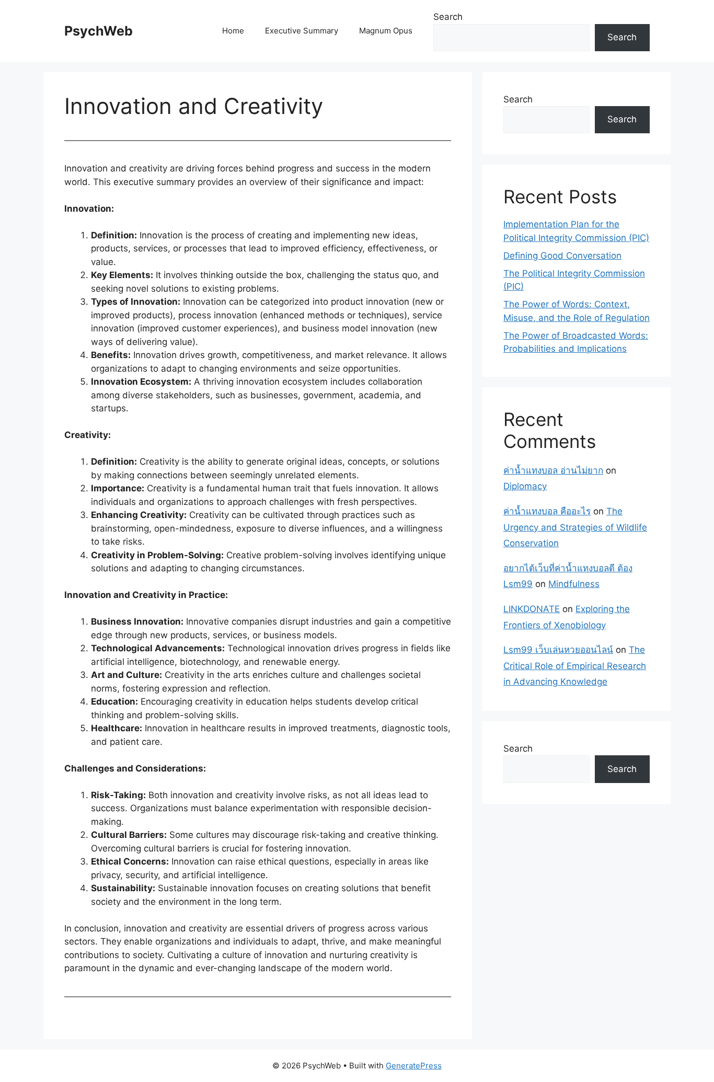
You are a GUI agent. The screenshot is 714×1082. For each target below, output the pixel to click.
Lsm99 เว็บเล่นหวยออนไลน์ (558, 649)
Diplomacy (525, 486)
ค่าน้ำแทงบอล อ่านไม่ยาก (553, 470)
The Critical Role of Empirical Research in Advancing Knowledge (574, 665)
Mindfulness (574, 584)
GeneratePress (414, 1066)
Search (448, 16)
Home (233, 31)
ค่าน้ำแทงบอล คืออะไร (547, 511)
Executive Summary (301, 31)
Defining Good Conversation (562, 255)
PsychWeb (98, 31)
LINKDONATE (531, 609)
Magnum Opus (385, 31)
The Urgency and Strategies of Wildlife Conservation (575, 527)
